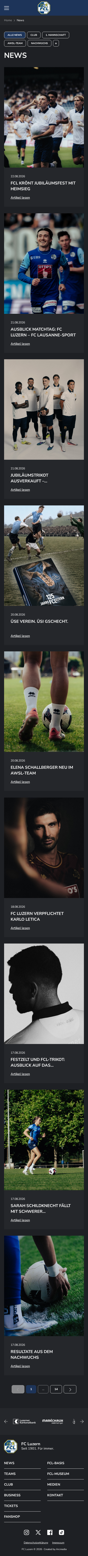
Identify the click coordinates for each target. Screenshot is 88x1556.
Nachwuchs (39, 43)
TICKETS (11, 1506)
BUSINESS (12, 1495)
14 (56, 1389)
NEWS (9, 1463)
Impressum (58, 1542)
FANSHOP (12, 1516)
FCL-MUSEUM (58, 1474)
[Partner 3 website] (23, 1421)
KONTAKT (55, 1495)
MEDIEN (53, 1484)
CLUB (8, 1484)
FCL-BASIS (55, 1463)
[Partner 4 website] (51, 1421)
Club (33, 35)
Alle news (15, 35)
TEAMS (10, 1474)
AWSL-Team (15, 43)
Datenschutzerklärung (36, 1542)
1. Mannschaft (56, 35)
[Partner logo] (26, 1532)
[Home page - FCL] (44, 8)
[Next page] (70, 1389)
